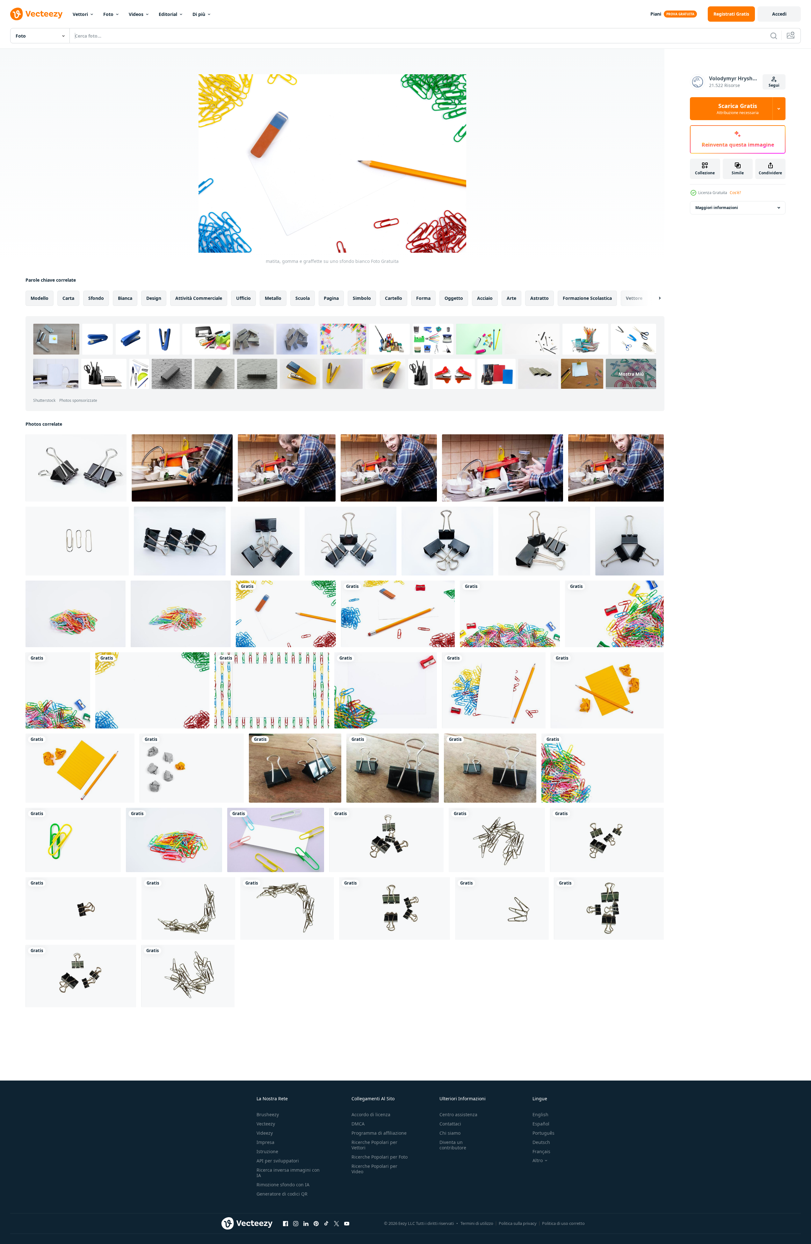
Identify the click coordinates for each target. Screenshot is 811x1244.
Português (543, 1133)
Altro (537, 1160)
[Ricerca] (774, 36)
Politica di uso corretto (563, 1223)
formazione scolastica (587, 298)
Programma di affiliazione (379, 1133)
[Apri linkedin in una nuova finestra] (305, 1223)
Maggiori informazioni (716, 207)
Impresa (265, 1142)
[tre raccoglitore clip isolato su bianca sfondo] (544, 541)
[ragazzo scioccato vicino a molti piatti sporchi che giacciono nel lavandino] (502, 468)
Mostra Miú (631, 374)
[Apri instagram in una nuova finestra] (295, 1223)
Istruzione (267, 1151)
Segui (774, 85)
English (540, 1114)
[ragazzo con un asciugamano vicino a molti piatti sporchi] (182, 468)
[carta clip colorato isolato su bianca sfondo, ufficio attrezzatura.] (75, 614)
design (153, 298)
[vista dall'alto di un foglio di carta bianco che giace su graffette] (385, 690)
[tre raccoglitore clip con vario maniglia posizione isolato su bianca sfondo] (350, 541)
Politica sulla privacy (518, 1223)
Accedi (779, 14)
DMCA (358, 1124)
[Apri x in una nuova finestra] (336, 1223)
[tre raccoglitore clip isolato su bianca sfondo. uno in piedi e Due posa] (447, 541)
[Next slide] (654, 298)
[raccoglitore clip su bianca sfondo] (76, 468)
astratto (539, 298)
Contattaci (450, 1124)
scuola (302, 298)
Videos (136, 14)
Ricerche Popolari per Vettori (374, 1145)
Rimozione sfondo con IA (283, 1185)
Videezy (265, 1133)
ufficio (243, 298)
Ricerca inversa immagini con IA (288, 1172)
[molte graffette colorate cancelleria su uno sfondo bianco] (602, 768)
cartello (393, 298)
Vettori (80, 14)
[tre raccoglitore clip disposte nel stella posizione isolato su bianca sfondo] (629, 541)
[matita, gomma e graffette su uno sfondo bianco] (286, 614)
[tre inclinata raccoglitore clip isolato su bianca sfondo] (180, 541)
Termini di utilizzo (476, 1223)
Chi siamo (449, 1133)
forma (423, 298)
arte (511, 298)
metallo (273, 298)
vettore (634, 298)
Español (540, 1124)
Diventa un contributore (452, 1145)
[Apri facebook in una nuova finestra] (285, 1223)
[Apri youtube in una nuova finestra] (346, 1223)
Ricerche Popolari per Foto (379, 1157)
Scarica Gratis (738, 108)
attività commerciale (198, 298)
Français (541, 1151)
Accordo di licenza (370, 1114)
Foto (108, 14)
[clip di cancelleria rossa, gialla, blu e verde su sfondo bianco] (152, 690)
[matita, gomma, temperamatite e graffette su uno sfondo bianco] (398, 614)
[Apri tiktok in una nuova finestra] (326, 1223)
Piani (655, 14)
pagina (331, 298)
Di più (198, 14)
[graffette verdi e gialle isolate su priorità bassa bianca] (73, 840)
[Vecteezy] (36, 14)
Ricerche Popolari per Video (374, 1169)
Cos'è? (735, 192)
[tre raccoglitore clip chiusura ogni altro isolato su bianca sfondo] (265, 541)
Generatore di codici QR (282, 1194)
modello (39, 298)
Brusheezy (268, 1114)
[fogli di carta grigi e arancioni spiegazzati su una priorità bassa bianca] (192, 768)
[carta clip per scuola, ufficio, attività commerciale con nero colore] (386, 840)
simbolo (362, 298)
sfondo (96, 298)
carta (68, 298)
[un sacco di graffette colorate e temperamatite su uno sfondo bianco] (510, 614)
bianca (125, 298)
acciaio (485, 298)
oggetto (454, 298)
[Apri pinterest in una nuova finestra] (316, 1223)
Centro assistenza (458, 1114)
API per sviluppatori (278, 1161)
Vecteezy (266, 1124)
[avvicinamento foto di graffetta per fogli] (295, 768)
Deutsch (541, 1142)
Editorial (168, 14)
